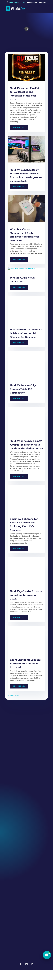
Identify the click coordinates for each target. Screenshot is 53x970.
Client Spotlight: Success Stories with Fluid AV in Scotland (25, 663)
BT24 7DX (27, 880)
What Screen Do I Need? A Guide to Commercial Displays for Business (26, 333)
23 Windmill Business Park (26, 875)
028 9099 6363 (17, 2)
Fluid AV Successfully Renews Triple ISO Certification (23, 389)
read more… (19, 127)
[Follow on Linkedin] (32, 964)
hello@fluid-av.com (33, 951)
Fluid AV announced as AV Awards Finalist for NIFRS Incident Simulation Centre (26, 445)
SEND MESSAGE (26, 842)
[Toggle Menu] (44, 10)
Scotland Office (26, 899)
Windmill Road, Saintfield (26, 877)
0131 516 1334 (27, 912)
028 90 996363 (26, 884)
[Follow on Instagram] (26, 964)
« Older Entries (13, 696)
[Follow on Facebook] (21, 964)
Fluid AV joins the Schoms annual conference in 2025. (26, 595)
